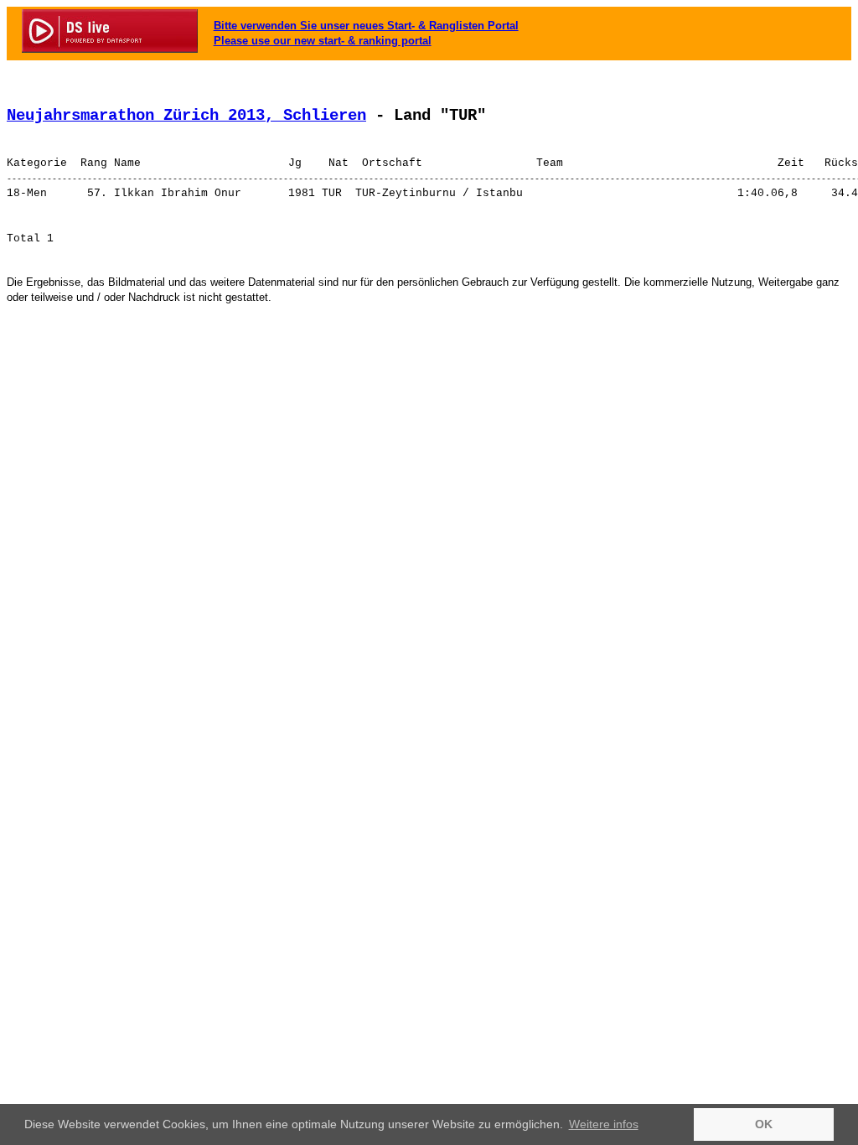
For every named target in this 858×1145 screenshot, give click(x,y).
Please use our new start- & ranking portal (323, 40)
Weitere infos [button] (603, 1124)
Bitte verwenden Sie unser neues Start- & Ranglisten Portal (366, 25)
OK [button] (764, 1124)
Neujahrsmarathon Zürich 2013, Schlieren (186, 115)
